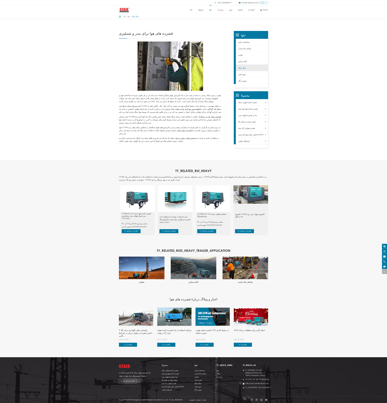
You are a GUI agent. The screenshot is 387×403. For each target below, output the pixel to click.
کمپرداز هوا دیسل (184, 130)
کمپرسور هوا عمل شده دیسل (187, 109)
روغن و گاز (242, 81)
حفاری (240, 55)
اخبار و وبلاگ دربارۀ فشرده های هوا (193, 299)
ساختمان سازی (243, 42)
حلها (210, 10)
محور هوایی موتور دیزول (185, 138)
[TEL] (384, 261)
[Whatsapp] (384, 251)
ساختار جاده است (244, 48)
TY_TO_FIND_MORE (127, 381)
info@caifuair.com (250, 3)
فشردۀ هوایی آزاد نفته (246, 128)
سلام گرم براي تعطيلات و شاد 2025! (249, 330)
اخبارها (240, 10)
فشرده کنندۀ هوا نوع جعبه (248, 109)
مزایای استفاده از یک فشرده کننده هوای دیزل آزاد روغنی (174, 331)
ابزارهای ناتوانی (244, 141)
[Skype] (384, 246)
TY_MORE (128, 345)
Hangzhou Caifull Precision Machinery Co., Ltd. (150, 400)
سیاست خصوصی (195, 400)
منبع (230, 10)
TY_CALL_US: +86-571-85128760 (257, 379)
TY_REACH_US (249, 365)
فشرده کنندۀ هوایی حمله (247, 102)
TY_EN (262, 3)
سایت (204, 400)
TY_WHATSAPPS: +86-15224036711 (257, 387)
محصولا (200, 10)
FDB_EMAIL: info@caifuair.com (257, 383)
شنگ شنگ (135, 16)
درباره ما (221, 10)
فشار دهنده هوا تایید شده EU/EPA (251, 134)
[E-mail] (384, 256)
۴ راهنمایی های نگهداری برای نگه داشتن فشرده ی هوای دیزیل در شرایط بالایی (135, 333)
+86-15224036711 (224, 3)
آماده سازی (242, 61)
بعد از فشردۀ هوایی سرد (247, 115)
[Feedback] (384, 266)
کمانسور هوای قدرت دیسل (211, 117)
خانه (191, 10)
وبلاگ (218, 374)
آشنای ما (251, 10)
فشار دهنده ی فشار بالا (247, 122)
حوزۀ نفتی (242, 74)
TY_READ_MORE (131, 231)
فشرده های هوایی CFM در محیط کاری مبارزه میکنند (212, 331)
